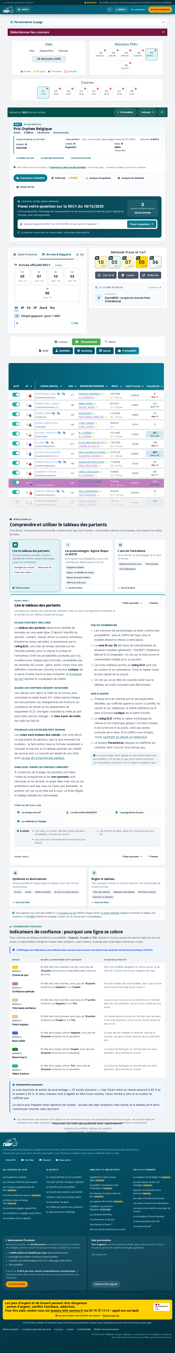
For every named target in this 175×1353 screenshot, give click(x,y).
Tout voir (153, 287)
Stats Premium (27, 254)
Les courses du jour (15, 1169)
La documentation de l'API (146, 1221)
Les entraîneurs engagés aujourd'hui (22, 1213)
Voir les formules (142, 212)
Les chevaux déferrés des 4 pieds (20, 1182)
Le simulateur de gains (58, 1202)
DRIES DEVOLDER (89, 471)
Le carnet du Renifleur (101, 1214)
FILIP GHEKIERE (87, 494)
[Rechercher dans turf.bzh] (109, 9)
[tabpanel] (87, 217)
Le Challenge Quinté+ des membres (64, 1206)
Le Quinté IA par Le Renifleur (60, 1186)
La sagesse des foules (106, 1201)
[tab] (30, 178)
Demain (63, 50)
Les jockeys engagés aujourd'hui (19, 1208)
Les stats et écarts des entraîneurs (151, 1203)
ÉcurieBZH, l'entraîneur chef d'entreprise (104, 1187)
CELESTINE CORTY (89, 485)
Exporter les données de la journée (147, 1191)
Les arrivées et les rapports (17, 1218)
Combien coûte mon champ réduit (63, 1197)
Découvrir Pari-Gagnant (106, 1284)
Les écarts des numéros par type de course (151, 1210)
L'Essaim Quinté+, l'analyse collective (65, 1182)
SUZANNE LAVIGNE (89, 455)
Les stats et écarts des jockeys (149, 1198)
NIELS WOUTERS (88, 465)
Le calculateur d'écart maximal (148, 1216)
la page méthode (110, 913)
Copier (58, 265)
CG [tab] (29, 308)
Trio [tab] (52, 308)
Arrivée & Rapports (58, 254)
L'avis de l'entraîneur (132, 551)
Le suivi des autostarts (52, 158)
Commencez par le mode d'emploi (67, 167)
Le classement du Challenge (60, 1211)
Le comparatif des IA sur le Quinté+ (64, 1177)
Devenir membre (160, 9)
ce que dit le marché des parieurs (43, 758)
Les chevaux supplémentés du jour (18, 1188)
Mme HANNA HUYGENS (92, 452)
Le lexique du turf (25, 158)
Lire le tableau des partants (31, 551)
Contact (70, 1329)
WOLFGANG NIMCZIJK (91, 416)
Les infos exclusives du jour (22, 1195)
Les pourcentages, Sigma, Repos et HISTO (86, 552)
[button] (87, 22)
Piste (119, 144)
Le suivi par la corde (81, 158)
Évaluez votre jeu (111, 1315)
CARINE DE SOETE (89, 446)
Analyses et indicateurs (105, 1169)
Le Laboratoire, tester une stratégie (146, 1183)
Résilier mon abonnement (106, 1329)
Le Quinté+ (52, 1169)
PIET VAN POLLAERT (90, 481)
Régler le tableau (103, 879)
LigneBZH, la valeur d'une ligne (103, 1178)
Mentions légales (11, 1329)
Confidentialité (84, 1329)
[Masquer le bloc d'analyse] (162, 112)
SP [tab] (22, 308)
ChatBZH (31, 916)
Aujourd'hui (46, 50)
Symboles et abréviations (29, 879)
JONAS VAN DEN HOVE (91, 462)
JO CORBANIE (86, 397)
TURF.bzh (109, 1334)
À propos (58, 1329)
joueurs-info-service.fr (67, 1310)
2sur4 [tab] (43, 308)
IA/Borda (153, 275)
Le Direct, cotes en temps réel (15, 1202)
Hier (32, 50)
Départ (21, 144)
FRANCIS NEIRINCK (89, 393)
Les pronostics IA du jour (102, 1219)
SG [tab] (16, 308)
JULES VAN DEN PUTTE (92, 442)
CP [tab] (35, 308)
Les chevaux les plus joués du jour (105, 1195)
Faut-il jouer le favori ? (101, 1224)
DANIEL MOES (87, 407)
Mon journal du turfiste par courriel (108, 1229)
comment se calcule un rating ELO (125, 737)
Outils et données (144, 1169)
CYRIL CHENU (86, 423)
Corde (70, 144)
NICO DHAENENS (88, 491)
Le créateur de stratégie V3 (151, 1177)
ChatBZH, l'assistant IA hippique (101, 1208)
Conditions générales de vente (36, 1329)
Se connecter (138, 9)
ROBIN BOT (85, 413)
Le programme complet (14, 1177)
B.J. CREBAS (85, 432)
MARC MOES (86, 403)
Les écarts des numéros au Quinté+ (64, 1191)
